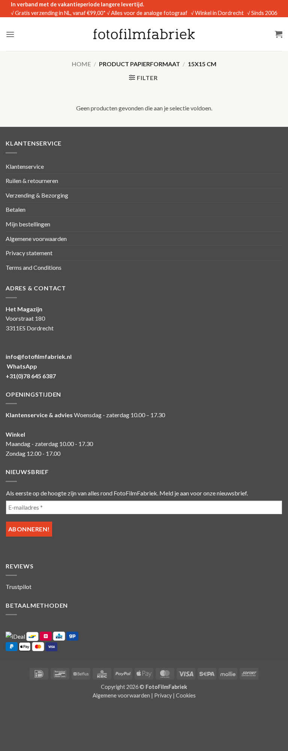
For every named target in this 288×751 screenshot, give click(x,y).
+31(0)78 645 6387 (31, 375)
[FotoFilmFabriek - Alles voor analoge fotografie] (144, 34)
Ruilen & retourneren (32, 180)
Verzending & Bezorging (37, 195)
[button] (10, 34)
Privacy (163, 695)
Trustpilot (19, 586)
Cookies (186, 695)
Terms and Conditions (34, 267)
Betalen (16, 209)
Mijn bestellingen (28, 224)
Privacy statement (29, 252)
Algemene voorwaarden (36, 238)
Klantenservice (25, 166)
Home (81, 63)
